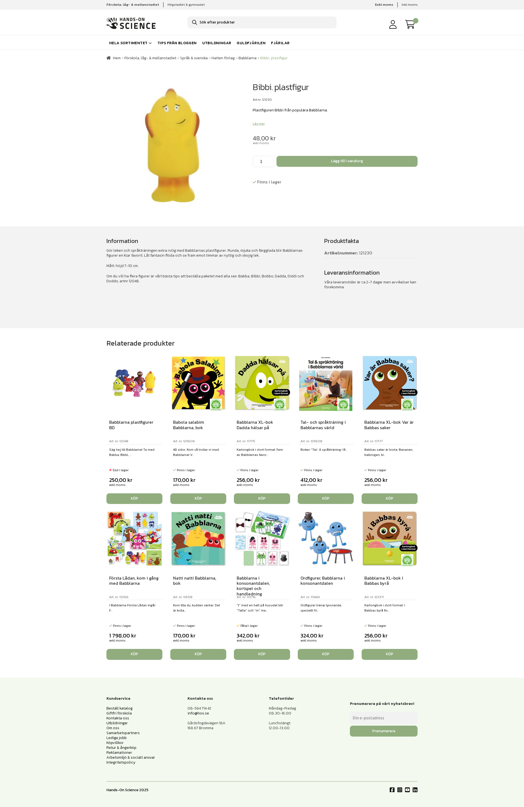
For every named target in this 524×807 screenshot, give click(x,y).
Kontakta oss (117, 718)
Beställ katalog (119, 708)
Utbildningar (216, 43)
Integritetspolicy (120, 762)
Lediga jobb (116, 738)
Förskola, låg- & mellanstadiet (150, 58)
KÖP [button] (198, 498)
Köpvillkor (115, 743)
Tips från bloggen (177, 43)
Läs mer (259, 123)
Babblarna (248, 58)
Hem (117, 58)
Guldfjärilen (251, 43)
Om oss (112, 728)
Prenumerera (383, 731)
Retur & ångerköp (121, 747)
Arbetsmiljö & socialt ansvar (130, 757)
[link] (411, 24)
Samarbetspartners (123, 733)
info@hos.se (198, 713)
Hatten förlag (223, 58)
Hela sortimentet (128, 43)
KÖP (134, 498)
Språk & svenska (194, 58)
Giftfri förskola (119, 713)
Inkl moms (410, 4)
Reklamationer (119, 752)
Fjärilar (280, 43)
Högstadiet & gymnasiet (186, 4)
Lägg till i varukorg (347, 161)
